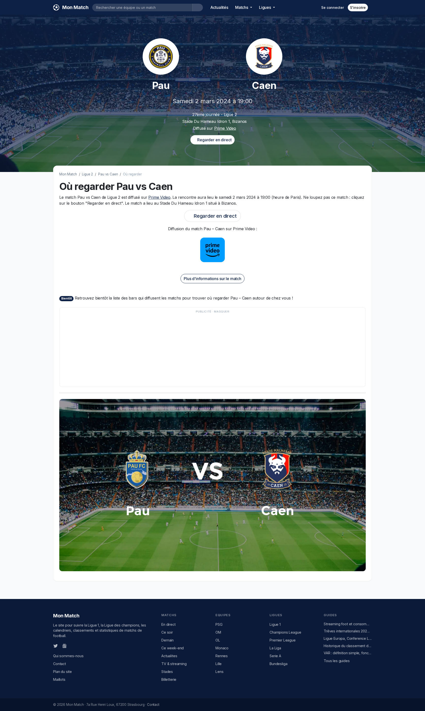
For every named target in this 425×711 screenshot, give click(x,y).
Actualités (219, 7)
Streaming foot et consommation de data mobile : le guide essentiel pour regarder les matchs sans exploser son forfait (348, 624)
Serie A (275, 656)
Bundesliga (278, 664)
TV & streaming (174, 664)
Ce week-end (172, 648)
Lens (219, 671)
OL (217, 640)
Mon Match (68, 174)
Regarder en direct (213, 139)
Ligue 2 (87, 174)
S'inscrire (358, 7)
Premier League (283, 640)
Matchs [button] (242, 7)
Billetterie (168, 679)
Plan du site (62, 671)
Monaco (221, 648)
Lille (218, 664)
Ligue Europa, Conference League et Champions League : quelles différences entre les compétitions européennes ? (348, 638)
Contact (59, 664)
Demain (167, 640)
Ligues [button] (265, 7)
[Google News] (64, 645)
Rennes (221, 656)
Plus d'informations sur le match (212, 278)
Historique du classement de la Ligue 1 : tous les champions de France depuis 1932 (348, 646)
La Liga (275, 648)
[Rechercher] (197, 7)
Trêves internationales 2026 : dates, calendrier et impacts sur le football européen (348, 631)
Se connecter (332, 7)
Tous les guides (337, 661)
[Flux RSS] (72, 645)
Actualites (169, 656)
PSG (219, 624)
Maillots (59, 679)
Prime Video (225, 128)
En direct (168, 624)
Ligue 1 (275, 624)
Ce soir (167, 632)
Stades (167, 671)
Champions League (285, 632)
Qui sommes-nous (68, 656)
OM (218, 632)
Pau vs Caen (108, 174)
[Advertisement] (210, 349)
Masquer (221, 311)
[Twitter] (55, 645)
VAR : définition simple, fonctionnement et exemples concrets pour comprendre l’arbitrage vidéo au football (348, 653)
